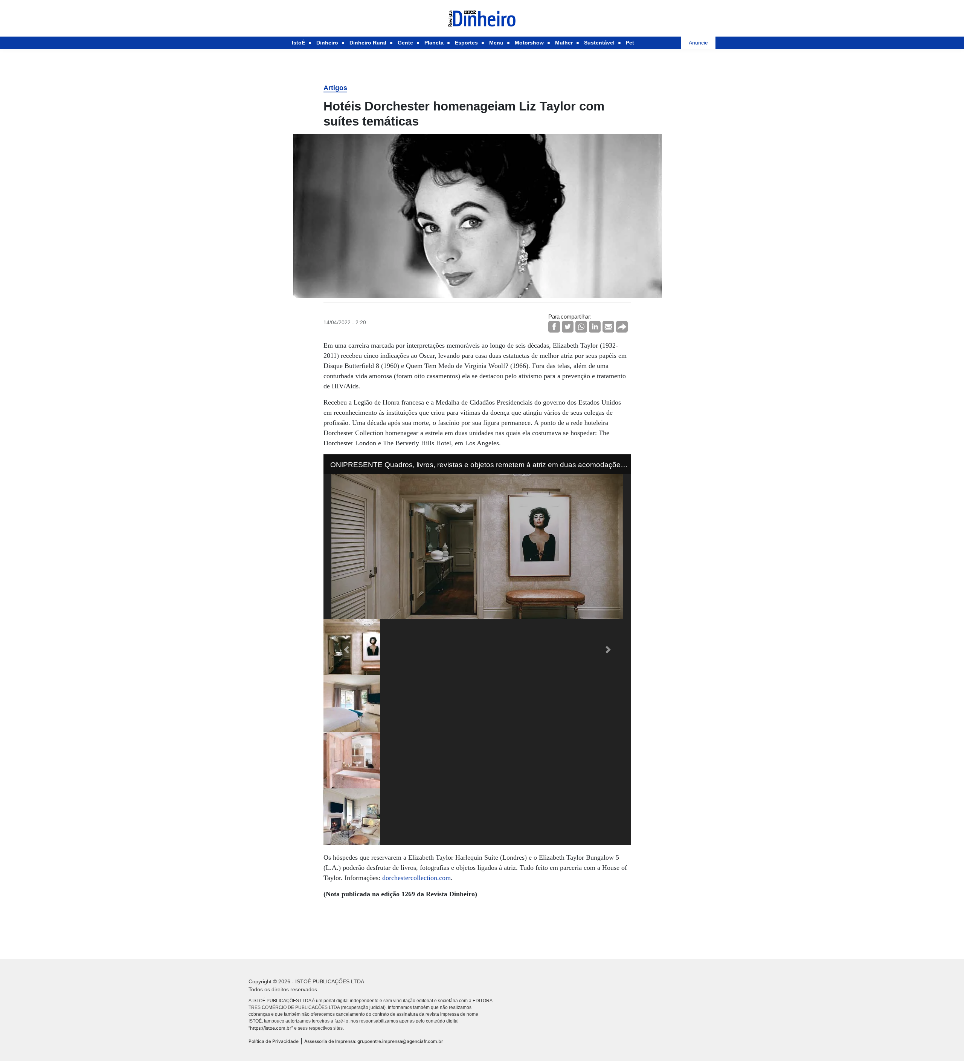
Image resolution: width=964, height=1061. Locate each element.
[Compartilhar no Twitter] (568, 327)
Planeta (434, 43)
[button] (346, 649)
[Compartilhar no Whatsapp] (581, 327)
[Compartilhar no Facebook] (554, 327)
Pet (630, 43)
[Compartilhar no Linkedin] (595, 327)
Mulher (564, 43)
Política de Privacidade (274, 1041)
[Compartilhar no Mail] (608, 327)
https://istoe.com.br (270, 1028)
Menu (496, 43)
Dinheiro (327, 43)
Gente (405, 43)
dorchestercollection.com (416, 878)
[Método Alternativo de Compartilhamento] (622, 327)
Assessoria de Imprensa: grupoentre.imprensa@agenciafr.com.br (373, 1041)
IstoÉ (298, 43)
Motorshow (529, 43)
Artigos (335, 88)
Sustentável (599, 43)
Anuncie (698, 43)
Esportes (466, 43)
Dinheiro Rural (367, 43)
